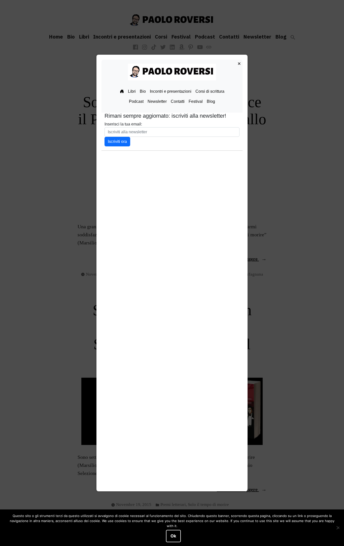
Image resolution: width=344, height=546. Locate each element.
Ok (173, 535)
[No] (337, 527)
